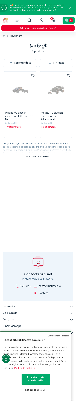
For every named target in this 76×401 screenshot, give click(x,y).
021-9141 (26, 286)
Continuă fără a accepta (58, 336)
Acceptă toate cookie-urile (36, 379)
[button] (29, 20)
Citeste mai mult (40, 156)
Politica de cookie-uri (25, 368)
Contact (43, 293)
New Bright (16, 36)
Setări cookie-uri (35, 390)
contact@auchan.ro (50, 286)
